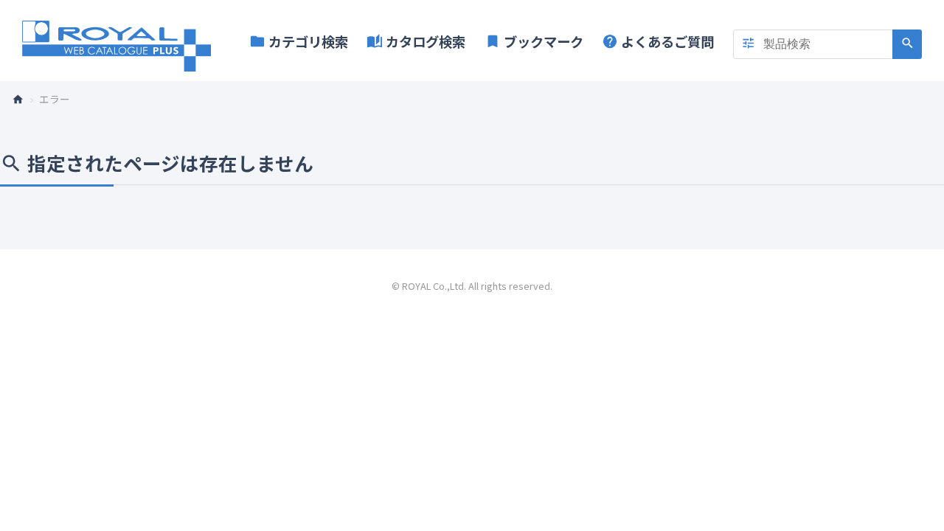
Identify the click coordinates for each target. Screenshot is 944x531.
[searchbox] (827, 44)
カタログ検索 (416, 41)
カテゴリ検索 (298, 41)
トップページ (23, 98)
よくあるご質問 (658, 41)
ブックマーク (534, 41)
